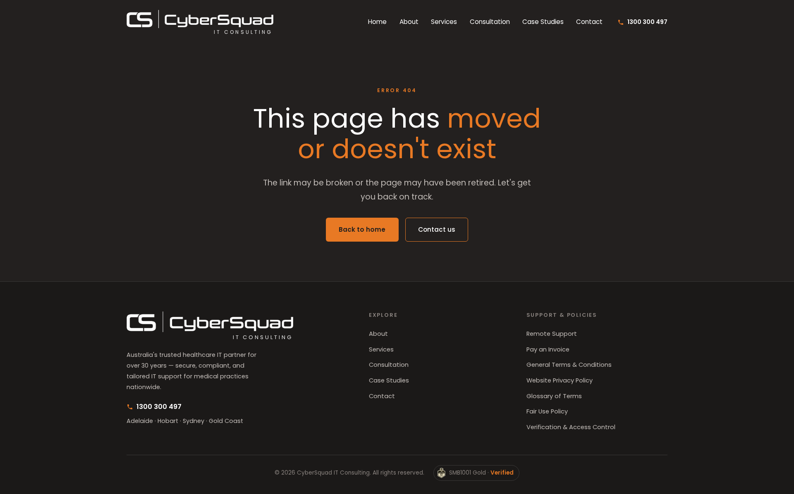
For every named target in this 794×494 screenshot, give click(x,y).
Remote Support (551, 334)
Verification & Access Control (570, 427)
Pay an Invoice (547, 349)
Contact (589, 22)
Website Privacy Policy (559, 380)
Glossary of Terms (554, 396)
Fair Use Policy (547, 411)
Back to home (362, 229)
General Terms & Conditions (569, 365)
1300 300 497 (647, 22)
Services (444, 22)
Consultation (490, 22)
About (409, 22)
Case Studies (543, 22)
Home (377, 22)
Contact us (436, 229)
